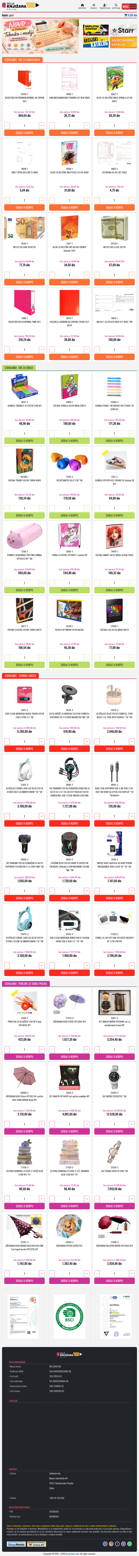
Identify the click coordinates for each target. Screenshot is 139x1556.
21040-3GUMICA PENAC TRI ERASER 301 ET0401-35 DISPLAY (114, 405)
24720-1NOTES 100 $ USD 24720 (114, 245)
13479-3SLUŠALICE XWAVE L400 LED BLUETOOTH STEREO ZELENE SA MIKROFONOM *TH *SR (24, 937)
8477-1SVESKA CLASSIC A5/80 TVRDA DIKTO (24, 627)
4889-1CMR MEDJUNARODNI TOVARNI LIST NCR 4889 (69, 95)
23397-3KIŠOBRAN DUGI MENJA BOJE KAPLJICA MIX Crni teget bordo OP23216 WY (24, 1245)
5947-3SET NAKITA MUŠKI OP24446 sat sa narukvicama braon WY (114, 1021)
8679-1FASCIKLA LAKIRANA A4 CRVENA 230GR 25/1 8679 (69, 321)
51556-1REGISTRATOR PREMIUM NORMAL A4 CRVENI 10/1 (24, 97)
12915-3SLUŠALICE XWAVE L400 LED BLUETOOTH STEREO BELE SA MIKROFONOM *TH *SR (24, 788)
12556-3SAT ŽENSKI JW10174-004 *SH (114, 1169)
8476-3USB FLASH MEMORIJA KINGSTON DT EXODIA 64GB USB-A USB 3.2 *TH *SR (69, 937)
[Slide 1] (14, 49)
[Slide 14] (57, 49)
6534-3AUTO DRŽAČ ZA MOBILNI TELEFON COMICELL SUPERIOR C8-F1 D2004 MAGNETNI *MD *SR (69, 713)
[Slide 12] (50, 49)
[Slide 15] (60, 49)
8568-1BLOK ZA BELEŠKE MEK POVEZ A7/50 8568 (69, 170)
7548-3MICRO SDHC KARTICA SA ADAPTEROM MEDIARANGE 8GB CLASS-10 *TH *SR (114, 863)
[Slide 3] (20, 49)
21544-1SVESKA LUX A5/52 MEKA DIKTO (114, 627)
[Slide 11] (47, 49)
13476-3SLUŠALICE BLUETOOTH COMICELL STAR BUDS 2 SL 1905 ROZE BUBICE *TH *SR (114, 713)
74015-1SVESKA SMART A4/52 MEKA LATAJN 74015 (114, 553)
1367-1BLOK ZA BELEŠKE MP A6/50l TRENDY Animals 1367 (69, 247)
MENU (126, 7)
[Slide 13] (54, 49)
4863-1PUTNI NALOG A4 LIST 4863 (114, 170)
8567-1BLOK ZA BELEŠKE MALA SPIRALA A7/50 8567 (114, 97)
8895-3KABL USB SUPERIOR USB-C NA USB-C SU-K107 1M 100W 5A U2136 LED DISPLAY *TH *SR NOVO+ (114, 790)
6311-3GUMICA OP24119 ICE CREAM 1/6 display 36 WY (114, 480)
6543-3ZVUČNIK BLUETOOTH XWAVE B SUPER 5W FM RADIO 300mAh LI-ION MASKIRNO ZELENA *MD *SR (69, 864)
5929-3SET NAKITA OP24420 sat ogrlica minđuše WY (69, 1094)
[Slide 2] (17, 49)
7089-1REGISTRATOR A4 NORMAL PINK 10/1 (24, 319)
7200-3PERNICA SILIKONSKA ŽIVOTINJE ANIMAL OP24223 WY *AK (24, 555)
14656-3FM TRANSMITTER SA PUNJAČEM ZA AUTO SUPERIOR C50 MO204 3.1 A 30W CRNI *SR (24, 863)
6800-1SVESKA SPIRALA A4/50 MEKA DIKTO (69, 403)
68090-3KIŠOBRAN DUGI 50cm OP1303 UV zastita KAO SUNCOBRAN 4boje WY (24, 1096)
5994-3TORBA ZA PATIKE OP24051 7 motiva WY (69, 553)
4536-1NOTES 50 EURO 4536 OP (24, 245)
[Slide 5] (27, 49)
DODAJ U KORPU (24, 133)
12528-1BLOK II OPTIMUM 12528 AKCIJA (69, 627)
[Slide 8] (37, 49)
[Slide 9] (40, 49)
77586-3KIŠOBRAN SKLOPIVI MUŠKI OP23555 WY (114, 1243)
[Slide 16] (64, 49)
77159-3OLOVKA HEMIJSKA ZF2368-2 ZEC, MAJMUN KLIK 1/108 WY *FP (69, 1171)
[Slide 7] (34, 49)
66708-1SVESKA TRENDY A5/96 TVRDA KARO (24, 478)
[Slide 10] (44, 49)
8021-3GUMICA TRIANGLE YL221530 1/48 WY (25, 403)
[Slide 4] (24, 49)
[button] (129, 6)
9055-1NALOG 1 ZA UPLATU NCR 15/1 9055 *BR (114, 319)
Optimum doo (73, 1553)
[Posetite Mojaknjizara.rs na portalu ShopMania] (16, 1544)
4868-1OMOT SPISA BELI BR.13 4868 (24, 170)
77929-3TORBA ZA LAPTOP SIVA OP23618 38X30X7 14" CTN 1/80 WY (114, 937)
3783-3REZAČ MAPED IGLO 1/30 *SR (69, 478)
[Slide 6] (30, 49)
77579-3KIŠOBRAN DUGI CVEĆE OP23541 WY (69, 1019)
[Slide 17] (67, 49)
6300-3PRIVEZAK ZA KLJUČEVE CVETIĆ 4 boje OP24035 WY (24, 1021)
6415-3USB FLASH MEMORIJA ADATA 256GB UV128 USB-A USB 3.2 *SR (24, 713)
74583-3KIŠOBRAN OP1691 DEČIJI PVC (69, 1243)
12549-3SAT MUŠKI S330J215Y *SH (114, 1094)
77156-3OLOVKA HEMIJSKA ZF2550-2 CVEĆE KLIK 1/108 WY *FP (24, 1171)
